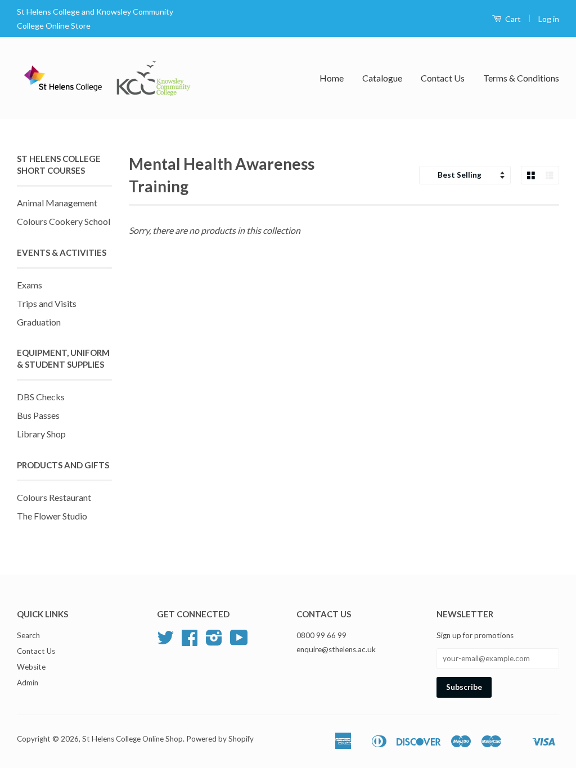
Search (28, 635)
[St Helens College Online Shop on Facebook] (189, 641)
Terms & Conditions (521, 78)
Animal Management (57, 202)
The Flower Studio (52, 516)
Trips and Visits (46, 303)
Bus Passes (38, 415)
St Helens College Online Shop (132, 738)
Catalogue (382, 78)
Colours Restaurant (54, 497)
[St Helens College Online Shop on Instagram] (214, 641)
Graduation (39, 322)
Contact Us (443, 78)
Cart (512, 19)
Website (31, 666)
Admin (27, 682)
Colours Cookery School (63, 221)
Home (332, 78)
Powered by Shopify (220, 738)
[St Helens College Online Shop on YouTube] (239, 641)
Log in (548, 19)
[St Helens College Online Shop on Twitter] (165, 641)
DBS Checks (41, 396)
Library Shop (41, 433)
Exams (29, 284)
